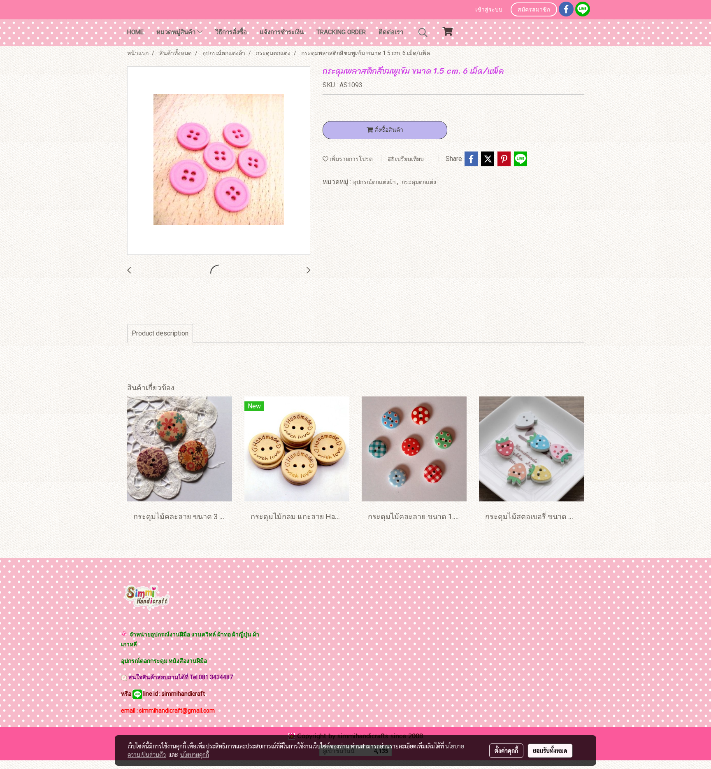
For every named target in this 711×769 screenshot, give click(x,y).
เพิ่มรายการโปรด (350, 159)
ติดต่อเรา (391, 32)
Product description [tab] (160, 333)
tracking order (341, 32)
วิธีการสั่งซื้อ (231, 32)
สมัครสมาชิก (534, 10)
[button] (423, 32)
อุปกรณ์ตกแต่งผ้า (375, 182)
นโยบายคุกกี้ (194, 754)
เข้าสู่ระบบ (488, 10)
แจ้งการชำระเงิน (282, 32)
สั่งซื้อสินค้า (388, 129)
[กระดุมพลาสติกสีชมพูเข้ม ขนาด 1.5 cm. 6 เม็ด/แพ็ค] (219, 161)
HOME (135, 32)
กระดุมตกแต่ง (419, 182)
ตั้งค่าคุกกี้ (506, 750)
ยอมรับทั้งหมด (550, 750)
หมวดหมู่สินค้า (176, 32)
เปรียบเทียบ (409, 159)
